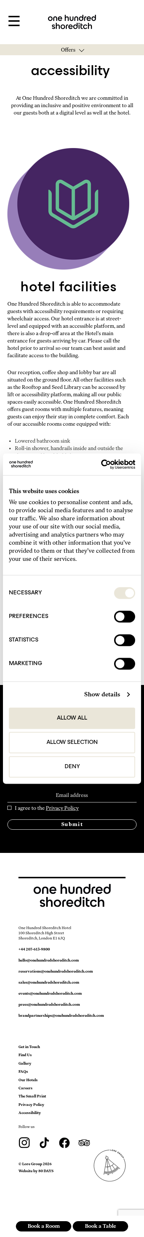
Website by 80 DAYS (36, 1171)
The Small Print (32, 1096)
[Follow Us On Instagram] (24, 1142)
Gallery (24, 1063)
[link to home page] (72, 21)
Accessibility (29, 1112)
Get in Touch (29, 1046)
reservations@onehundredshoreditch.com (55, 971)
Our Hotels (28, 1080)
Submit (72, 824)
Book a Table (100, 1226)
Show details (102, 694)
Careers (25, 1088)
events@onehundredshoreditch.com (50, 993)
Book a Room (44, 1226)
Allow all (72, 718)
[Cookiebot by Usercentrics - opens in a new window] (103, 464)
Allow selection (72, 742)
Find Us (25, 1054)
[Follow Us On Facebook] (64, 1142)
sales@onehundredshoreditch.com (48, 982)
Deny (72, 766)
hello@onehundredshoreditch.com (48, 960)
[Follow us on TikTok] (44, 1142)
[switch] (124, 616)
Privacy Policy (62, 808)
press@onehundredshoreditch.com (49, 1004)
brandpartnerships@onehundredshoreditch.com (61, 1015)
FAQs (23, 1071)
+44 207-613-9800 (34, 949)
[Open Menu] (14, 21)
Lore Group (32, 1164)
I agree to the (47, 808)
